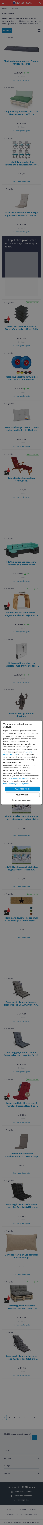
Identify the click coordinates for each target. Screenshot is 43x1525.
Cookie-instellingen (10, 784)
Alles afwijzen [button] (22, 795)
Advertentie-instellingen (20, 778)
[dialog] (21, 762)
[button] (21, 800)
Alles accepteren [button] (22, 789)
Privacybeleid (24, 784)
